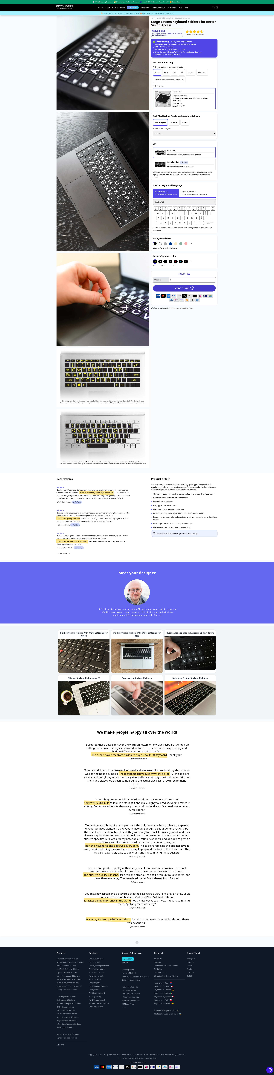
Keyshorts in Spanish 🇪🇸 (164, 1003)
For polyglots (94, 983)
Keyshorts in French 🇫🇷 (163, 986)
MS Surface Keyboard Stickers (69, 1024)
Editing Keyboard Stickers (67, 989)
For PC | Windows (118, 7)
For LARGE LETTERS (97, 972)
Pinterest (190, 962)
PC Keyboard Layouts (130, 997)
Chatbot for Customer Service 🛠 (167, 1014)
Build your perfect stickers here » (182, 308)
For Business (172, 7)
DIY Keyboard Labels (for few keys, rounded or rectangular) (70, 964)
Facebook (190, 969)
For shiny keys (95, 962)
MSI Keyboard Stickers (66, 1027)
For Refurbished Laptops (99, 1003)
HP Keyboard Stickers (65, 1007)
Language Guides (129, 990)
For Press (158, 969)
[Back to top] (137, 942)
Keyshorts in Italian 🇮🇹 (163, 993)
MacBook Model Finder (131, 1000)
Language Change (158, 7)
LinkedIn (190, 972)
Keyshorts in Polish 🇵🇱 (163, 1000)
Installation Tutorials (130, 987)
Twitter (189, 965)
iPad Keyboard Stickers (66, 1010)
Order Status (176, 2)
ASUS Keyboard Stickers (66, 996)
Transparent (144, 7)
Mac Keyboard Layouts (131, 994)
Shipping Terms (128, 969)
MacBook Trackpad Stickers (68, 1034)
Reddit (189, 976)
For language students (98, 986)
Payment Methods (129, 973)
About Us (158, 959)
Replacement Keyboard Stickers (69, 986)
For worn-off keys (96, 959)
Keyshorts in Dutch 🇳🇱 (163, 983)
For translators (95, 979)
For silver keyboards (97, 969)
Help (186, 7)
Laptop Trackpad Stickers (67, 1038)
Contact (125, 962)
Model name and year (162, 128)
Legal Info (152, 1058)
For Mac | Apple (104, 7)
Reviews (157, 962)
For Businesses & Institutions (166, 965)
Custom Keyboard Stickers (67, 959)
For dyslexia (94, 989)
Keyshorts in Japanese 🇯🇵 (164, 996)
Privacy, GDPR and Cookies (138, 1058)
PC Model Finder (128, 1004)
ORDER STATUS (127, 959)
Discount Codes (160, 972)
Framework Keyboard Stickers (69, 1003)
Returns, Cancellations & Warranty (135, 976)
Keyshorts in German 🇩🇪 (164, 990)
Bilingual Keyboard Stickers (68, 983)
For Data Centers (96, 1007)
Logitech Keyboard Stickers (68, 1017)
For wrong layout (96, 976)
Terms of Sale (122, 1058)
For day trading (95, 996)
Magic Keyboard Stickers (67, 1020)
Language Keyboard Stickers (68, 976)
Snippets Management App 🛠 (166, 1010)
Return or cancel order (131, 980)
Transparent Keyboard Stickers (69, 979)
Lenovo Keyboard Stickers (67, 1014)
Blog (180, 7)
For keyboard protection (99, 965)
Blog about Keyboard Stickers (166, 976)
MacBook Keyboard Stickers (68, 969)
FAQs (124, 1007)
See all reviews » (63, 553)
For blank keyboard (97, 993)
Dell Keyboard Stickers (66, 1000)
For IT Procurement (97, 1000)
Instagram (191, 959)
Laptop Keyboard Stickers (67, 972)
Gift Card (60, 1045)
